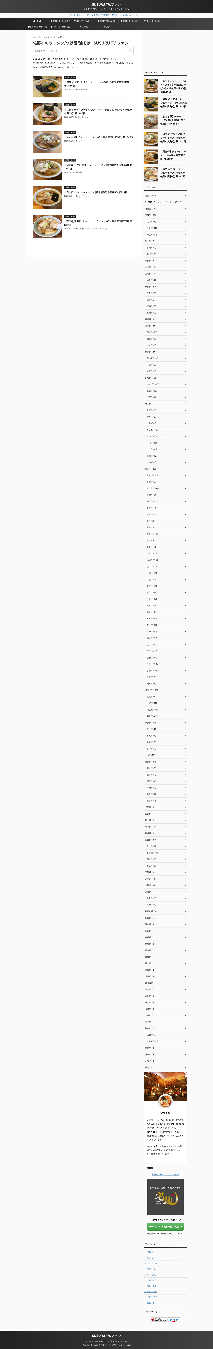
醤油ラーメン (84, 89)
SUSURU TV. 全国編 (99, 229)
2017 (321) (150, 1291)
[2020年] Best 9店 (131, 21)
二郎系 (85, 27)
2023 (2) (149, 1257)
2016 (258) (150, 1297)
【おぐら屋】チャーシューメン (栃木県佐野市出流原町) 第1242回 (98, 137)
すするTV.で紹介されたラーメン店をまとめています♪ (106, 1341)
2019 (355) (150, 1280)
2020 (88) (150, 1274)
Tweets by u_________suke (165, 1174)
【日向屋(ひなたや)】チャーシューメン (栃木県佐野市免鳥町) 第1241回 (173, 137)
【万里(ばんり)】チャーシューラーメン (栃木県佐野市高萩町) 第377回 (173, 172)
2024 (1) (149, 1252)
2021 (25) (150, 1269)
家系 (108, 27)
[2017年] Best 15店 (61, 27)
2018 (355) (150, 1286)
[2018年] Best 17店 (38, 27)
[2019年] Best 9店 (154, 21)
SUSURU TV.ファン (106, 4)
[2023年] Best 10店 (61, 21)
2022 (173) (150, 1263)
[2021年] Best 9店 (108, 21)
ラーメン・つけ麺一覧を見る (164, 1226)
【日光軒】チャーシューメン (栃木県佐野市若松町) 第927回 (96, 192)
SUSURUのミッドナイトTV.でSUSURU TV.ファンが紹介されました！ (106, 15)
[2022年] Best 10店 (84, 21)
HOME (38, 21)
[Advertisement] (165, 49)
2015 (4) (149, 1303)
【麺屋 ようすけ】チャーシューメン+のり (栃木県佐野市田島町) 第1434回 (173, 102)
